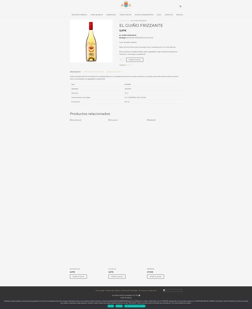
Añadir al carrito (135, 60)
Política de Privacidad (129, 290)
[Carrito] (180, 6)
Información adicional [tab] (94, 72)
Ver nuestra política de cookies (135, 306)
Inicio (121, 20)
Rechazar (119, 306)
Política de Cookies (113, 290)
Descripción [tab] (75, 72)
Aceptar (110, 306)
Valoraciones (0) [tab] (114, 72)
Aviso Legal (100, 290)
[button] (104, 14)
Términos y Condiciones (147, 290)
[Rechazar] (250, 304)
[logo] (126, 6)
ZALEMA (127, 20)
